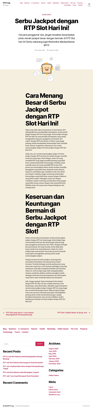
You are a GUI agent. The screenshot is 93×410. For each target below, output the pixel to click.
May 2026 (52, 354)
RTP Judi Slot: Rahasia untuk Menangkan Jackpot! (21, 372)
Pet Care (73, 3)
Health (49, 3)
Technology (67, 5)
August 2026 (53, 349)
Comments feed (54, 392)
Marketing (56, 3)
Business (27, 3)
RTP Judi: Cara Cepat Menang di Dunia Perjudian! (21, 376)
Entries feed (53, 390)
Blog (21, 3)
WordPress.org (54, 395)
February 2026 (54, 359)
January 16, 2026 (53, 50)
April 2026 (52, 356)
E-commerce (35, 3)
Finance (43, 3)
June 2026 (53, 351)
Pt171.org (6, 3)
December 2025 (54, 364)
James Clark (41, 50)
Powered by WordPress (22, 406)
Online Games (64, 3)
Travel (74, 5)
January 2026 (54, 361)
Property (80, 3)
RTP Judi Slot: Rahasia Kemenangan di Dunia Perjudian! (23, 362)
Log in (51, 387)
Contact (80, 5)
